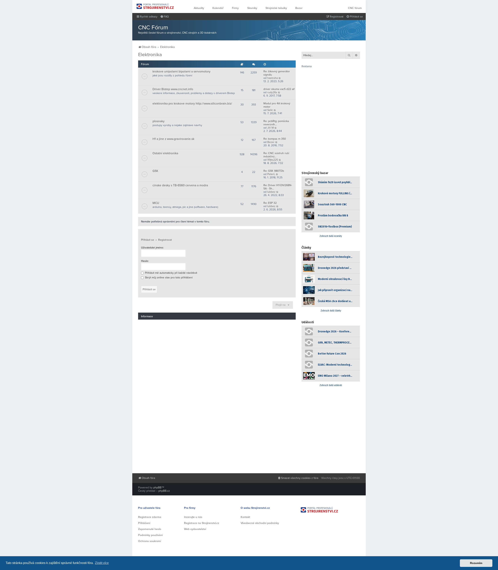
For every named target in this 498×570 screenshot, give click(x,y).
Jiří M (270, 127)
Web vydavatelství (195, 529)
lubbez (271, 191)
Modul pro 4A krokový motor (276, 105)
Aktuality (199, 8)
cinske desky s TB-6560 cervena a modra (180, 185)
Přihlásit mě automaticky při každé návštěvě (170, 273)
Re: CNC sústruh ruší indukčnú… (276, 155)
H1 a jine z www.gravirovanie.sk (173, 139)
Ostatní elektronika (165, 153)
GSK (155, 171)
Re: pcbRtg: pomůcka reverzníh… (276, 122)
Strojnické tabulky (276, 8)
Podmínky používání (150, 535)
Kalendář (218, 8)
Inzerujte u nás (193, 517)
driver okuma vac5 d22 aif (279, 89)
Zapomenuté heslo (149, 529)
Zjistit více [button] (102, 563)
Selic (270, 110)
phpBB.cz (164, 490)
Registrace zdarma (149, 517)
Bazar (298, 8)
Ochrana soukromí (149, 541)
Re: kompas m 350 (274, 138)
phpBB (157, 487)
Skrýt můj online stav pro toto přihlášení (168, 277)
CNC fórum (355, 8)
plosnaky (159, 121)
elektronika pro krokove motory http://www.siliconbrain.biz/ (192, 103)
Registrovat (165, 239)
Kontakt (245, 517)
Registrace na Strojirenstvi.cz (201, 523)
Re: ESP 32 (270, 203)
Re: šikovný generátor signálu (276, 73)
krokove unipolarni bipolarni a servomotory (181, 71)
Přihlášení (144, 523)
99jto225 (272, 159)
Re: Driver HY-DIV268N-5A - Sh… (277, 187)
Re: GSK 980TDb (273, 171)
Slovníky (252, 8)
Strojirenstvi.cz (155, 6)
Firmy (235, 8)
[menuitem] (164, 16)
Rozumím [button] (476, 563)
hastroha (272, 78)
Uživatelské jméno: (152, 247)
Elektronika (150, 55)
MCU (156, 203)
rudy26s (272, 92)
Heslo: (145, 261)
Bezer (270, 142)
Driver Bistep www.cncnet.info (173, 89)
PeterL (271, 174)
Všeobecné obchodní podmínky (260, 523)
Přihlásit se (147, 239)
